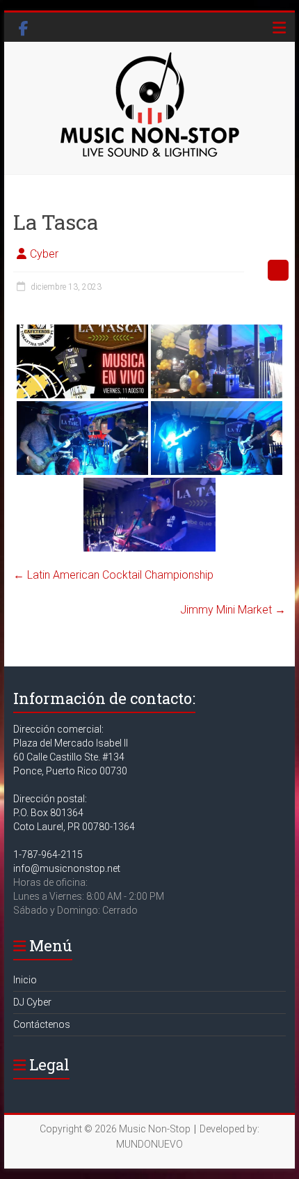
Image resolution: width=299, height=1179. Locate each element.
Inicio (25, 979)
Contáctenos (41, 1024)
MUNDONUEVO (149, 1144)
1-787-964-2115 (48, 854)
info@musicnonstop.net (66, 868)
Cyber (44, 253)
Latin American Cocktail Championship (113, 574)
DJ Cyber (32, 1002)
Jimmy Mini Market (233, 609)
